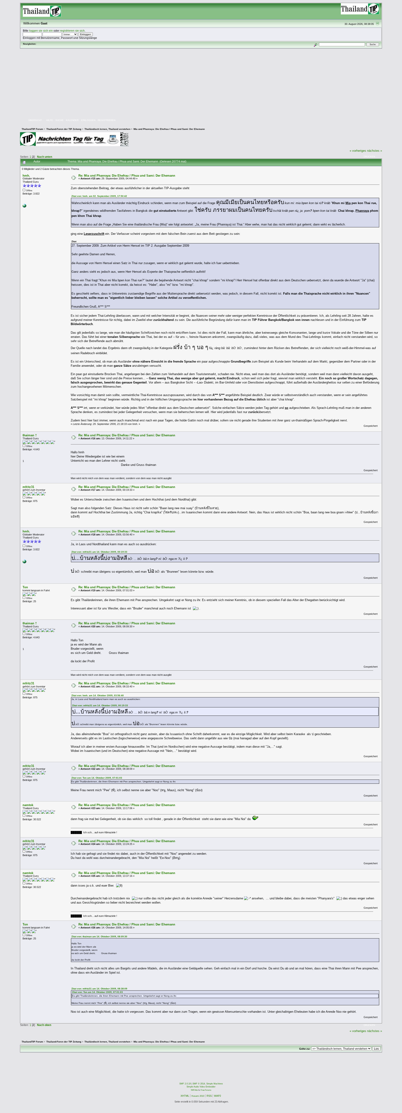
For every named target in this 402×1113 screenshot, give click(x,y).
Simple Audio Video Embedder (201, 1087)
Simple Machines (214, 1084)
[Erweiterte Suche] (315, 44)
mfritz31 (28, 487)
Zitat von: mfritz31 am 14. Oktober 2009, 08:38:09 (99, 988)
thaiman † (30, 435)
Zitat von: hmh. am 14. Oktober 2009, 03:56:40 (97, 695)
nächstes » (374, 150)
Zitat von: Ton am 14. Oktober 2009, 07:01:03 (96, 778)
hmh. (26, 175)
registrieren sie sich (72, 30)
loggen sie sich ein (41, 30)
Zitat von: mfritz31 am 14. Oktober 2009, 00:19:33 (99, 552)
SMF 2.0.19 (185, 1084)
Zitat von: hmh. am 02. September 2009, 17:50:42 (99, 196)
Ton (25, 587)
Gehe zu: (304, 1048)
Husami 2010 (197, 1096)
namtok (28, 805)
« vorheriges (358, 150)
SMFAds (194, 1090)
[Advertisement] (201, 83)
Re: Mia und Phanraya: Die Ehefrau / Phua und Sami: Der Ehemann (126, 175)
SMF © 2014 (199, 1084)
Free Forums (206, 1090)
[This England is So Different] (24, 206)
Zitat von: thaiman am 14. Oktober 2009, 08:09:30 (99, 936)
